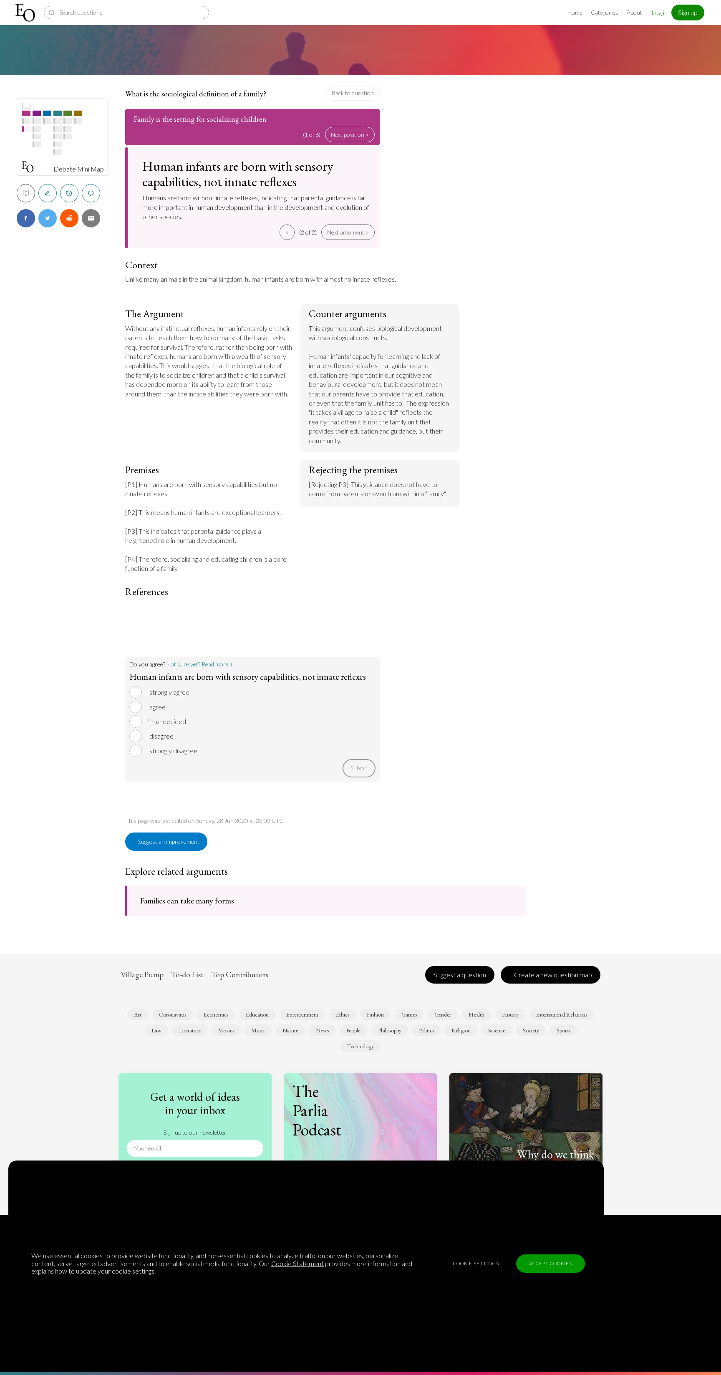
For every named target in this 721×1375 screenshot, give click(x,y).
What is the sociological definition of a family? (195, 93)
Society (531, 1030)
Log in (659, 12)
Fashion (375, 1014)
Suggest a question (460, 975)
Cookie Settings (476, 1263)
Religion (461, 1030)
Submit (359, 768)
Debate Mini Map (78, 169)
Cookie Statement (297, 1263)
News (322, 1030)
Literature (190, 1030)
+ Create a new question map (550, 975)
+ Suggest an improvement (166, 841)
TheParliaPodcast (316, 1110)
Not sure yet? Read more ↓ (199, 664)
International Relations (561, 1014)
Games (409, 1014)
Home (574, 12)
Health (476, 1014)
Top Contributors (239, 974)
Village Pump (142, 974)
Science (496, 1030)
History (510, 1014)
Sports (563, 1030)
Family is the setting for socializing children (200, 119)
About (634, 12)
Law (156, 1030)
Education (257, 1014)
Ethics (342, 1014)
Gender (442, 1014)
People (353, 1030)
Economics (216, 1014)
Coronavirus (172, 1014)
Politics (426, 1030)
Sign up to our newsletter (195, 1132)
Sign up (688, 12)
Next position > (350, 134)
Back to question (353, 92)
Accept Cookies (550, 1263)
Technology (360, 1046)
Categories (604, 12)
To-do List (187, 974)
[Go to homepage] (26, 12)
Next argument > (348, 232)
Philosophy (389, 1030)
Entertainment (302, 1014)
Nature (290, 1030)
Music (258, 1030)
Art (137, 1014)
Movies (226, 1030)
